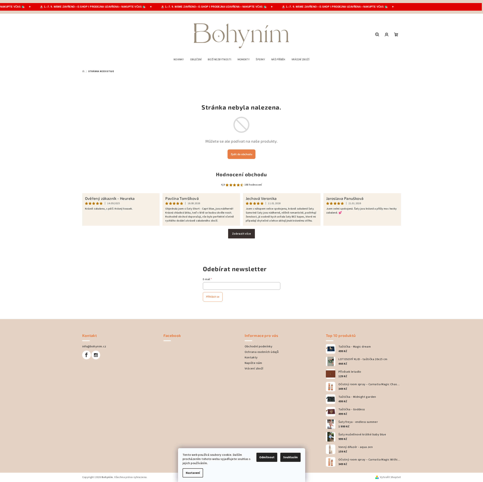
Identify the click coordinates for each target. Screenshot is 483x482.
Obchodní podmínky (259, 346)
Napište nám (253, 363)
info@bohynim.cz (94, 346)
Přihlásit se (212, 297)
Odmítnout (266, 457)
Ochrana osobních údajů (262, 352)
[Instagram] (95, 355)
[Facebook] (86, 355)
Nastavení (193, 473)
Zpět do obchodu (241, 154)
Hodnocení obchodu (241, 174)
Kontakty (251, 357)
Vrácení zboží (254, 368)
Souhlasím (290, 457)
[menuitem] (179, 59)
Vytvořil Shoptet (390, 477)
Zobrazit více (241, 234)
